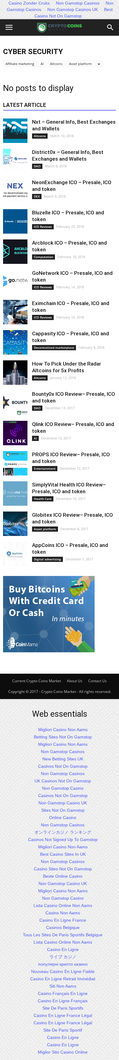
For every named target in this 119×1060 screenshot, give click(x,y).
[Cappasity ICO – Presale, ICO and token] (15, 342)
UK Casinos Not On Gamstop (62, 780)
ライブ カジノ (62, 956)
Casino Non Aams (62, 912)
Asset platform (80, 63)
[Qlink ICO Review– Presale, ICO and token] (15, 433)
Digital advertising (47, 559)
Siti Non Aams (62, 986)
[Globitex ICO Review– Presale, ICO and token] (15, 524)
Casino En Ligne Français (63, 1000)
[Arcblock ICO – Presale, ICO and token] (15, 251)
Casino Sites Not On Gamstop (63, 868)
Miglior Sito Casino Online (63, 1052)
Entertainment (45, 468)
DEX (37, 196)
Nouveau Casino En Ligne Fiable (63, 971)
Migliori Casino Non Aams (63, 729)
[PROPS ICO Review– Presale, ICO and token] (15, 463)
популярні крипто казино (63, 964)
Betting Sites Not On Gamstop (63, 736)
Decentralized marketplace (54, 347)
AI (42, 63)
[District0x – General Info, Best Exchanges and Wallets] (15, 161)
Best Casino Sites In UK (63, 854)
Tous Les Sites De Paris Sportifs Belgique (63, 934)
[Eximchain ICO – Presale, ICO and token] (15, 312)
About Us (74, 680)
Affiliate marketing (19, 63)
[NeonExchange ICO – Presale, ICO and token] (15, 191)
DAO (37, 166)
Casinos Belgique (63, 927)
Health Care (43, 499)
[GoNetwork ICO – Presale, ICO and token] (15, 282)
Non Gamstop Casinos (63, 751)
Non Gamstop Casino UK (62, 802)
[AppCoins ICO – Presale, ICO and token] (15, 554)
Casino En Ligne (63, 949)
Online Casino (62, 817)
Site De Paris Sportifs (62, 1008)
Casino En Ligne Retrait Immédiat (62, 978)
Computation (43, 257)
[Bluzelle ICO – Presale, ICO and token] (15, 221)
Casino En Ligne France (62, 920)
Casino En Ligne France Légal (63, 1015)
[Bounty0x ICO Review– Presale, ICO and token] (15, 403)
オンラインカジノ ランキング (62, 832)
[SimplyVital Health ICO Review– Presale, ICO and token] (15, 493)
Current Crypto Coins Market (36, 680)
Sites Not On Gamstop (63, 810)
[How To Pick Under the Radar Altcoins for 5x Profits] (15, 372)
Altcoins (56, 63)
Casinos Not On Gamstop (63, 766)
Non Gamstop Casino (63, 788)
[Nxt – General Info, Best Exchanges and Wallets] (15, 130)
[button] (110, 27)
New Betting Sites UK (62, 758)
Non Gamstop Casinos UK (72, 9)
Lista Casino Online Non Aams (63, 905)
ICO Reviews (43, 226)
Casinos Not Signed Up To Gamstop (63, 839)
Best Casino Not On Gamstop (73, 12)
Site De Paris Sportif (62, 1030)
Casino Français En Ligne (63, 993)
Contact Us (97, 680)
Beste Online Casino (62, 876)
